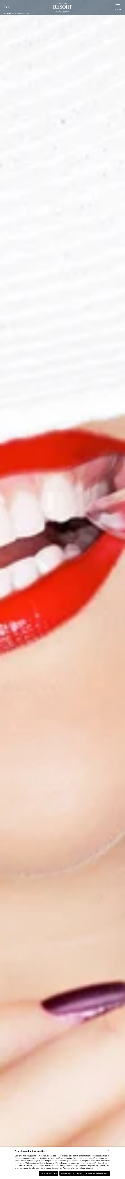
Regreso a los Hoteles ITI (19, 13)
